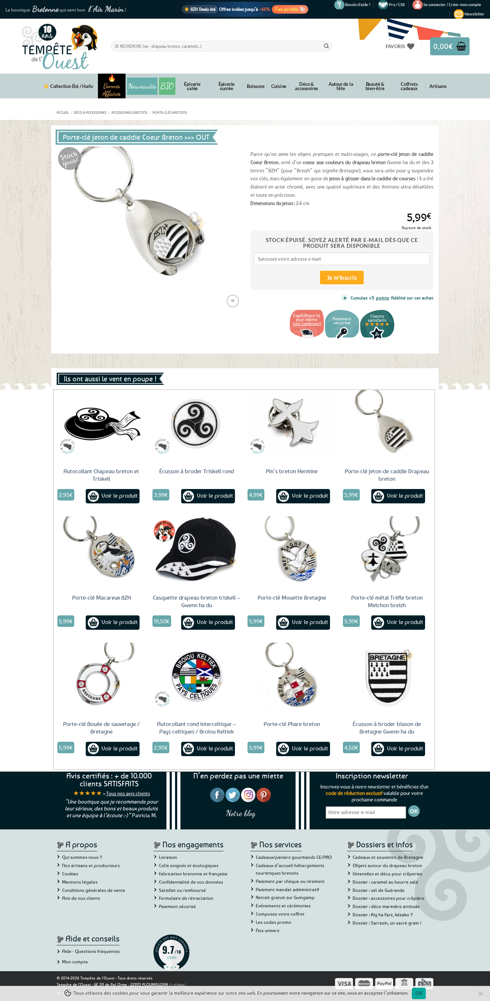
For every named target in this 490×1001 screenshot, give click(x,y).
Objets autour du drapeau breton (387, 865)
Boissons (255, 86)
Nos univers (267, 930)
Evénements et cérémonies (283, 905)
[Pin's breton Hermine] (292, 423)
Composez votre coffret (280, 914)
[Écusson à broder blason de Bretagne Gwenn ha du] (387, 676)
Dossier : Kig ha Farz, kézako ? (383, 914)
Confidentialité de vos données (191, 882)
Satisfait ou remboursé (182, 890)
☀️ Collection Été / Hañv (68, 86)
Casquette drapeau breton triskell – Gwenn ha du (196, 601)
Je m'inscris (342, 277)
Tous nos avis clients (128, 793)
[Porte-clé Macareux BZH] (101, 549)
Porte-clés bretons (169, 112)
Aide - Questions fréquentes (91, 951)
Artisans (437, 86)
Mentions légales (80, 882)
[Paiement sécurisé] (342, 338)
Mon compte (75, 961)
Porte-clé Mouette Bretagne (292, 597)
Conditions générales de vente (93, 890)
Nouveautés (142, 86)
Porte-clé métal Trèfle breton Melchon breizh (387, 601)
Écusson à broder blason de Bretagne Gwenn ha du (387, 727)
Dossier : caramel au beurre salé (385, 882)
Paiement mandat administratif (287, 889)
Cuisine (279, 86)
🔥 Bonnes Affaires (112, 86)
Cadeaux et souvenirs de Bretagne (388, 857)
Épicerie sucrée (226, 86)
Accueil (63, 112)
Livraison (168, 857)
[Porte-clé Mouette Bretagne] (292, 549)
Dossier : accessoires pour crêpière (388, 898)
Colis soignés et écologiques (188, 865)
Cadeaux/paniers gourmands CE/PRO (294, 857)
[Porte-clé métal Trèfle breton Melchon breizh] (387, 549)
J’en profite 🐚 (290, 9)
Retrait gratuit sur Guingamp (285, 897)
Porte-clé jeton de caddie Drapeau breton (387, 474)
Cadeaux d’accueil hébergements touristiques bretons (290, 869)
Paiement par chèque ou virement (290, 881)
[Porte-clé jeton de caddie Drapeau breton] (387, 423)
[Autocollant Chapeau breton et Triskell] (101, 423)
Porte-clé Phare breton (292, 723)
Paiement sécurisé (177, 906)
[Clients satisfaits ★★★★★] (377, 338)
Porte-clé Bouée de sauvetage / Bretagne (101, 727)
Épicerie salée (192, 86)
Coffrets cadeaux (409, 86)
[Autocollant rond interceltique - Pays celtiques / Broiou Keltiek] (196, 676)
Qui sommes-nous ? (82, 857)
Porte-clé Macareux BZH (101, 597)
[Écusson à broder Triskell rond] (196, 423)
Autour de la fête (341, 86)
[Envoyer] (326, 46)
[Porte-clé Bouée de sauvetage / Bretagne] (101, 676)
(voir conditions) (307, 323)
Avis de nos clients (81, 898)
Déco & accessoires (306, 86)
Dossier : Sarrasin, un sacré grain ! (387, 923)
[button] (452, 4)
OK (418, 993)
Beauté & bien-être (375, 86)
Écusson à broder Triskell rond (196, 471)
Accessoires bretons (129, 112)
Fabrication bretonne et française (193, 873)
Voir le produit (120, 495)
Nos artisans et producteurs (91, 865)
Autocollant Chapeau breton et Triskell (101, 474)
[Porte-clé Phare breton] (292, 676)
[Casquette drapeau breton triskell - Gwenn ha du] (196, 549)
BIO (167, 86)
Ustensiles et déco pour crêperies (387, 873)
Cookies (70, 873)
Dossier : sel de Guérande (379, 890)
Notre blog (240, 813)
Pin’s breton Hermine (291, 471)
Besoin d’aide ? (358, 4)
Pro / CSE (397, 4)
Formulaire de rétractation (186, 898)
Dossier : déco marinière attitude (386, 906)
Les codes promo (273, 922)
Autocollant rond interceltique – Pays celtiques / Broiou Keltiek (196, 727)
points (382, 298)
